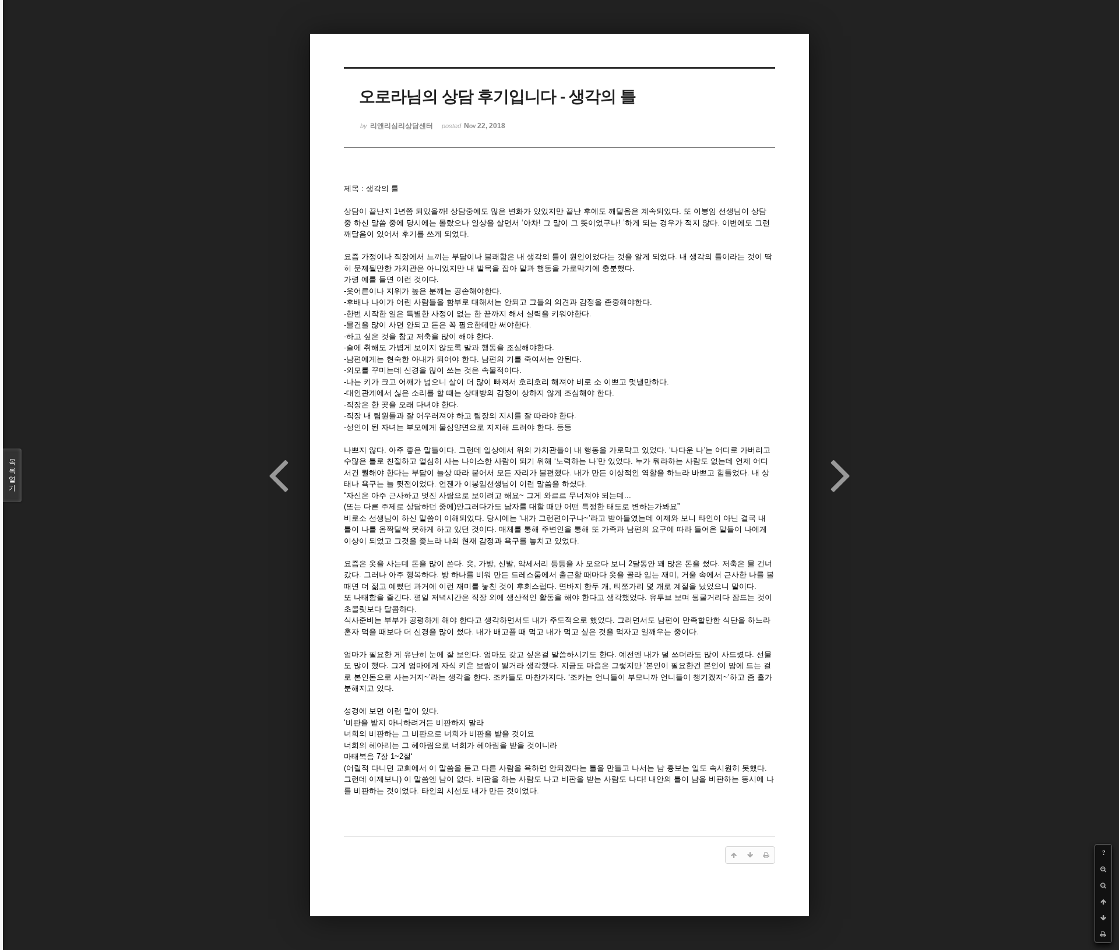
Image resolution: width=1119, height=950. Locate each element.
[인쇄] (1103, 934)
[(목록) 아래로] (1103, 918)
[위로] (1103, 902)
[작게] (1103, 885)
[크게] (1103, 869)
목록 (12, 475)
